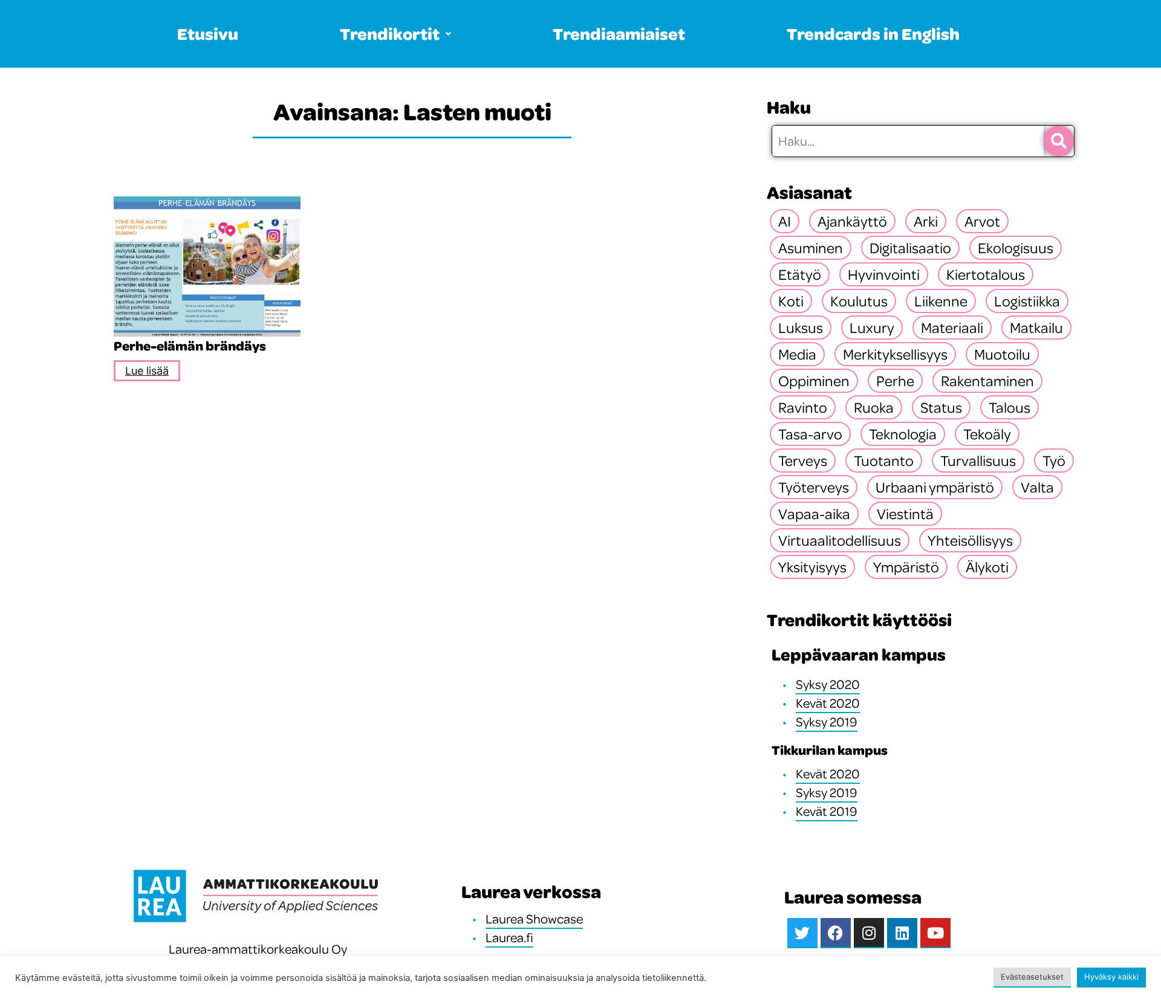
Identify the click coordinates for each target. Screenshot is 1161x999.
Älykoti (987, 567)
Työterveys (813, 487)
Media (797, 354)
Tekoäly (987, 434)
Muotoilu (1002, 354)
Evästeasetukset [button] (1032, 976)
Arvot (982, 221)
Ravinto (802, 407)
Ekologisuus (1015, 248)
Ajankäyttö (852, 221)
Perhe (895, 380)
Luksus (800, 327)
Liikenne (941, 301)
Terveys (802, 460)
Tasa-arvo (810, 434)
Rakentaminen (987, 380)
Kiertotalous (985, 274)
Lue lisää (147, 370)
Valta (1037, 487)
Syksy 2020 (828, 684)
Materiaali (952, 327)
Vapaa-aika (814, 513)
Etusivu (207, 33)
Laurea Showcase (534, 919)
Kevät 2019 (826, 811)
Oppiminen (814, 380)
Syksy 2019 (826, 722)
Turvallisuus (978, 460)
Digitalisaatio (910, 248)
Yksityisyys (812, 567)
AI (784, 221)
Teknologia (903, 434)
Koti (791, 301)
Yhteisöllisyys (970, 540)
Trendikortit (390, 33)
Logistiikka (1027, 301)
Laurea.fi (509, 937)
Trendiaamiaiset (619, 33)
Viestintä (905, 513)
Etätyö (799, 274)
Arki (926, 221)
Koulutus (859, 301)
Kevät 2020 (828, 703)
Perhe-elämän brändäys (190, 346)
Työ (1053, 460)
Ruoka (874, 407)
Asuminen (810, 248)
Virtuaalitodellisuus (839, 540)
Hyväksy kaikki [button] (1111, 976)
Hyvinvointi (884, 274)
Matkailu (1036, 327)
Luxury (872, 327)
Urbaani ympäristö (935, 487)
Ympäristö (906, 567)
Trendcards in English (873, 33)
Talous (1009, 407)
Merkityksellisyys (895, 354)
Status (941, 407)
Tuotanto (884, 460)
